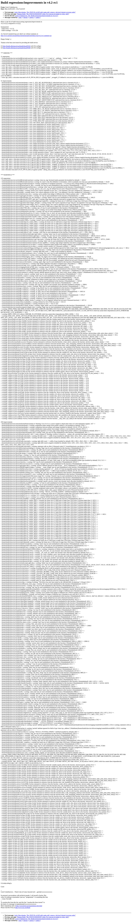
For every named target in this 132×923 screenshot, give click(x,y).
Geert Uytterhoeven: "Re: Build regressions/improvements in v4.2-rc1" (36, 16)
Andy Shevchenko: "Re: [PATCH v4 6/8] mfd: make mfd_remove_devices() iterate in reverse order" (45, 12)
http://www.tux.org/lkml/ (22, 907)
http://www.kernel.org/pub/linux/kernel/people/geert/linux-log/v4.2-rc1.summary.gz (26, 35)
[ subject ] (32, 17)
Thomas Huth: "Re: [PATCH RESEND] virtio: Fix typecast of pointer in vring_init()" (43, 14)
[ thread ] (25, 17)
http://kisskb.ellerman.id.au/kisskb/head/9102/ (17, 46)
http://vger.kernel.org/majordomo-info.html (29, 906)
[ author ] (38, 17)
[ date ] (20, 17)
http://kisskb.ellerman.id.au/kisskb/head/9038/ (17, 48)
